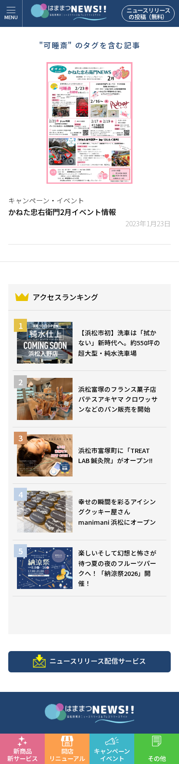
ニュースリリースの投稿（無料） (148, 13)
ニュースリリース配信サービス (98, 661)
